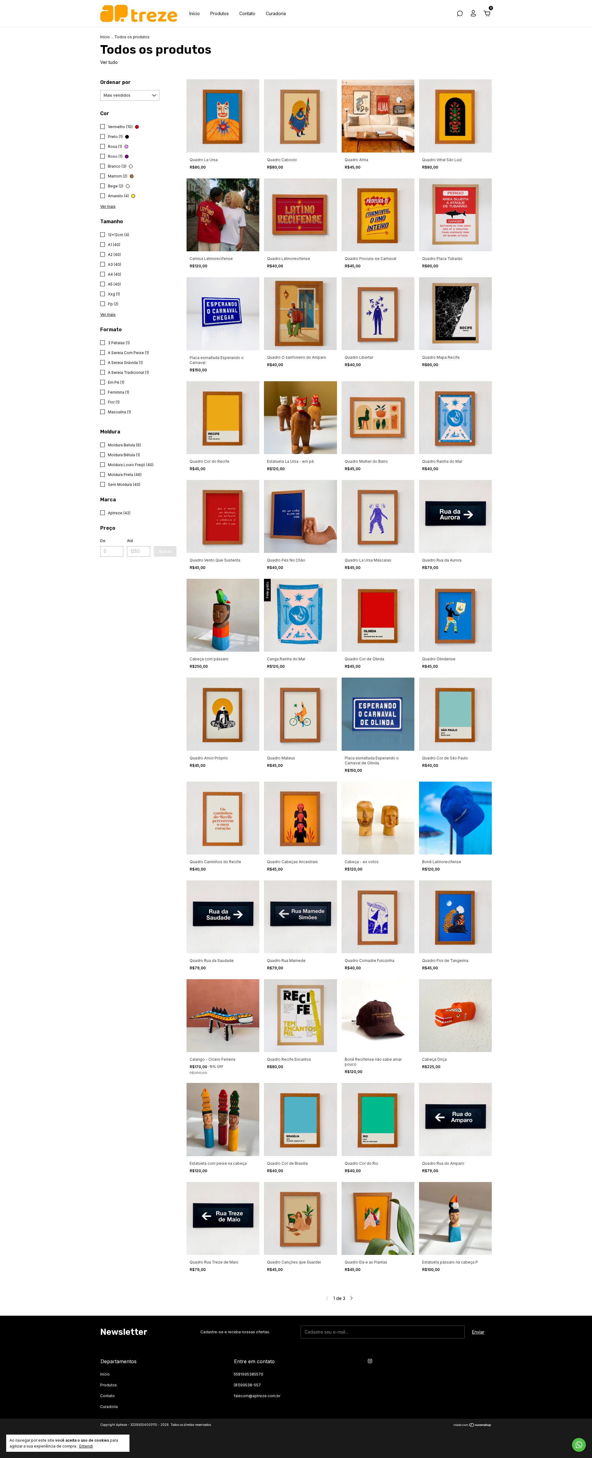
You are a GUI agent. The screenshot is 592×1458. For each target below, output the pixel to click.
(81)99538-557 (247, 1385)
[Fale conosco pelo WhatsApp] (579, 1445)
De (102, 540)
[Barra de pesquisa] (460, 14)
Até (130, 540)
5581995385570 (248, 1374)
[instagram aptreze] (370, 1361)
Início (194, 13)
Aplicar (165, 551)
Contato (247, 13)
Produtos (219, 13)
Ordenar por (115, 82)
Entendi (86, 1446)
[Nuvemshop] (472, 1425)
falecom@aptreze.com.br (257, 1395)
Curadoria (276, 13)
